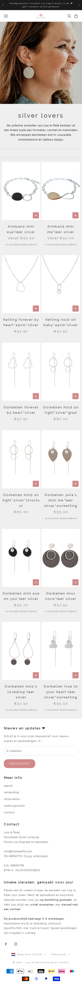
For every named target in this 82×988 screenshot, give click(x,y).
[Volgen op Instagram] (16, 944)
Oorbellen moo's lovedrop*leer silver (21, 691)
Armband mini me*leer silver (60, 229)
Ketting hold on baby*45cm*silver (61, 322)
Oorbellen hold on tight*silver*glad (61, 410)
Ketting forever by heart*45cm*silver (21, 322)
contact (9, 812)
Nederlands (59, 954)
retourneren (12, 799)
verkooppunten (14, 805)
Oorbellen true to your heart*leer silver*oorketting (61, 691)
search (8, 786)
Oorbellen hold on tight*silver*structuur (21, 500)
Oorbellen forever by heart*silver (21, 410)
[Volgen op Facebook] (6, 944)
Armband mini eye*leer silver (21, 229)
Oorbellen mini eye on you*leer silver (21, 596)
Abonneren (19, 763)
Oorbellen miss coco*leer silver (60, 596)
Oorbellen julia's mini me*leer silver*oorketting (60, 500)
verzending (11, 792)
